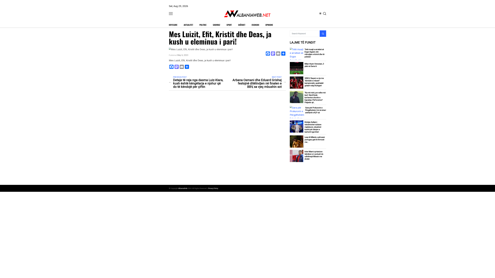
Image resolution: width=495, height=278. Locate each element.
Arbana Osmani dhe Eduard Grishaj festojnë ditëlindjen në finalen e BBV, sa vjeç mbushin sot (257, 83)
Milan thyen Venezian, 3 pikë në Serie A (314, 65)
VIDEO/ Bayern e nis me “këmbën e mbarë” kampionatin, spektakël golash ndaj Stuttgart (314, 82)
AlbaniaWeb (182, 188)
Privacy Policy (213, 188)
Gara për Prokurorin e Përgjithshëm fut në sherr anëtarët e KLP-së (315, 110)
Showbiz (216, 24)
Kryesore (173, 24)
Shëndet (241, 24)
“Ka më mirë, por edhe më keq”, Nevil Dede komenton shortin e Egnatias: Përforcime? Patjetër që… (315, 97)
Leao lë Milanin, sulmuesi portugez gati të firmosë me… (315, 139)
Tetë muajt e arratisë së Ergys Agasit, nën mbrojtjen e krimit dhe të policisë (314, 53)
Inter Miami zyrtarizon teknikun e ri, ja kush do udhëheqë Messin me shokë (314, 155)
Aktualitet (188, 24)
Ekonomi (255, 24)
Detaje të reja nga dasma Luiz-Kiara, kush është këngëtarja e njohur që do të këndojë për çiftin (198, 83)
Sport (229, 24)
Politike (203, 24)
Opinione (269, 24)
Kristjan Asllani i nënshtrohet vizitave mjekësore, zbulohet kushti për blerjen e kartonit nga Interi (313, 127)
